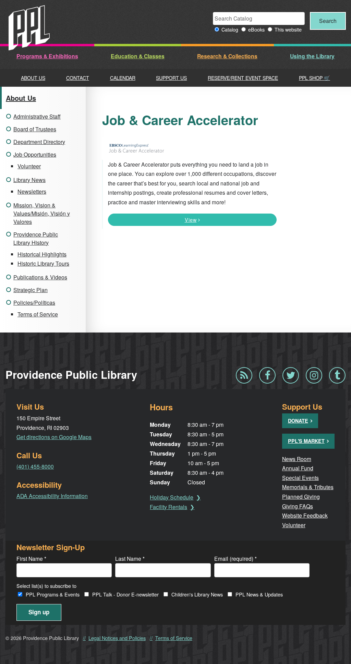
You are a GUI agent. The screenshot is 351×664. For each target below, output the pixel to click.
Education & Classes (138, 56)
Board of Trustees (34, 129)
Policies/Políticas (34, 302)
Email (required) (235, 558)
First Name (31, 558)
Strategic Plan (30, 290)
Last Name (130, 558)
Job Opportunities (34, 154)
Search (328, 20)
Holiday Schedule (171, 497)
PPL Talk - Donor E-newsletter (125, 594)
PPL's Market (306, 440)
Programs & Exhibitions (47, 56)
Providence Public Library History (35, 238)
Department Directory (39, 142)
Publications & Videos (40, 277)
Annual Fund (297, 468)
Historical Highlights (41, 254)
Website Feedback (305, 515)
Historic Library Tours (43, 263)
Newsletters (31, 191)
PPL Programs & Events (53, 594)
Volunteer (29, 166)
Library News (29, 180)
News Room (296, 458)
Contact (77, 77)
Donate (298, 420)
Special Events (300, 477)
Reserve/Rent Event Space (243, 77)
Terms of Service (37, 314)
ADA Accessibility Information (52, 495)
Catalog (229, 29)
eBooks (256, 29)
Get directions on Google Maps (54, 436)
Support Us (171, 77)
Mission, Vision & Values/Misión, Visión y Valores (41, 213)
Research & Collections (227, 56)
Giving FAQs (297, 506)
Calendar (122, 77)
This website (288, 29)
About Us (33, 77)
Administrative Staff (37, 116)
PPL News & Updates (259, 594)
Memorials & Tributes (308, 487)
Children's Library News (197, 594)
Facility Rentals (168, 507)
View (191, 219)
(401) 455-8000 (35, 466)
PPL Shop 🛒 (314, 77)
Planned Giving (301, 496)
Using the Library (312, 56)
